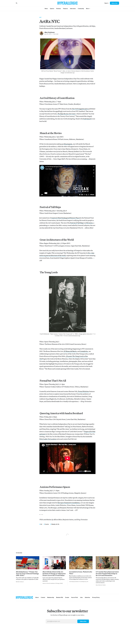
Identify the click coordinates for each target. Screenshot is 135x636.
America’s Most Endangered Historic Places (65, 218)
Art (40, 17)
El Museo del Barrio (70, 351)
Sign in (106, 3)
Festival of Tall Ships (77, 223)
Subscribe (114, 3)
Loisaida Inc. (84, 351)
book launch (87, 119)
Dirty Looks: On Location (47, 439)
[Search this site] (16, 3)
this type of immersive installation (68, 503)
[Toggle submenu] (89, 8)
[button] (87, 8)
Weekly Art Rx (55, 524)
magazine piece (80, 109)
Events (47, 524)
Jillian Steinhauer (49, 32)
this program (68, 144)
